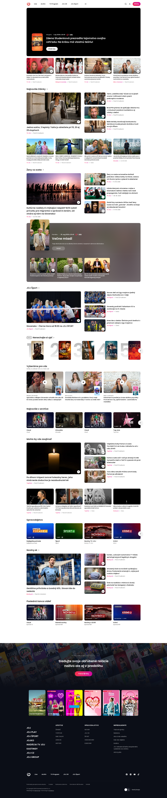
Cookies (51, 784)
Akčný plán (117, 752)
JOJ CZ (30, 752)
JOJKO (30, 740)
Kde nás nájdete (119, 740)
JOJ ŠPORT (32, 736)
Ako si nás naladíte (120, 736)
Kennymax (37, 790)
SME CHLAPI (60, 736)
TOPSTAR (59, 733)
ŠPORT (87, 736)
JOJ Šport (74, 4)
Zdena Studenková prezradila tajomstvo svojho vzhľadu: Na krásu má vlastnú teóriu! (76, 40)
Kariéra (116, 743)
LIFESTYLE (59, 725)
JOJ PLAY (32, 732)
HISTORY (58, 743)
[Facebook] (127, 774)
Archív (43, 4)
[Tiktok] (139, 774)
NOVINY (87, 730)
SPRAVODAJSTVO (92, 725)
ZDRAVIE (58, 740)
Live (35, 4)
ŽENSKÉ (58, 730)
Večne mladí (62, 238)
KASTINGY (32, 748)
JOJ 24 (64, 4)
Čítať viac (51, 49)
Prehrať (81, 674)
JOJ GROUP (33, 757)
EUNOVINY (88, 743)
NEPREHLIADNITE (120, 725)
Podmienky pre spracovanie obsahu (36, 784)
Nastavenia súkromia (61, 784)
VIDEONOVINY (89, 740)
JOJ (29, 727)
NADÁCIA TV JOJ (36, 744)
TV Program (53, 4)
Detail (58, 248)
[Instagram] (131, 774)
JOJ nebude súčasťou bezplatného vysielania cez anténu (126, 748)
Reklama (117, 733)
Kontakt (88, 784)
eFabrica (51, 790)
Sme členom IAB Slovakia (76, 784)
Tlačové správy (119, 730)
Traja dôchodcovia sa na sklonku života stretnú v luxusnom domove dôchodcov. (78, 244)
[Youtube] (135, 774)
